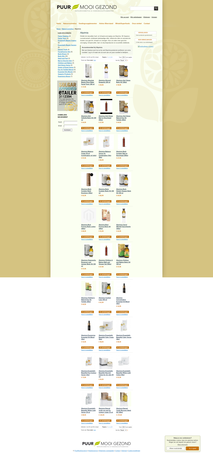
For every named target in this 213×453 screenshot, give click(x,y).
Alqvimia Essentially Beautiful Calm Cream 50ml (106, 337)
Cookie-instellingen (134, 451)
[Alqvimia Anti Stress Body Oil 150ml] (123, 70)
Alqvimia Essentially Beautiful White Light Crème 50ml (123, 373)
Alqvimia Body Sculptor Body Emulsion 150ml (86, 191)
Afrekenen (146, 17)
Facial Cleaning (63, 36)
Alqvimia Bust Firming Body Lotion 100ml (88, 226)
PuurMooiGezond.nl (81, 451)
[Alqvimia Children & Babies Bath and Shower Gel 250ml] (106, 250)
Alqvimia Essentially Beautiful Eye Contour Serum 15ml (88, 373)
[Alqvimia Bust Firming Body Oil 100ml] (106, 215)
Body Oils (61, 56)
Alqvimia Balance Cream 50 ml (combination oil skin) (88, 153)
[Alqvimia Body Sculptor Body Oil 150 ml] (106, 179)
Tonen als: (84, 60)
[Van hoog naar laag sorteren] (127, 60)
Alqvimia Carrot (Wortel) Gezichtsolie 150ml (123, 226)
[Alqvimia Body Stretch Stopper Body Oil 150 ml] (123, 179)
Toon (120, 57)
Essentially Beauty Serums (67, 45)
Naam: (60, 122)
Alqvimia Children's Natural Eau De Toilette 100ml (88, 300)
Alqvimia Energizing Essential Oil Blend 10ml (88, 337)
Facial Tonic (62, 38)
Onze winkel (137, 23)
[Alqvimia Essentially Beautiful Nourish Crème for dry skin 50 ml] (106, 361)
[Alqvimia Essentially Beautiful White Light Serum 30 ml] (88, 398)
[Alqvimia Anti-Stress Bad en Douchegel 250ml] (106, 106)
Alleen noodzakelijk (176, 448)
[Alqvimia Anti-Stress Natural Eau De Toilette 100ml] (123, 106)
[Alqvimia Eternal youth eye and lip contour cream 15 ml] (106, 398)
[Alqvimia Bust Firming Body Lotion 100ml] (88, 215)
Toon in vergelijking (87, 95)
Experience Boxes (64, 76)
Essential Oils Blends (65, 72)
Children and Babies (65, 63)
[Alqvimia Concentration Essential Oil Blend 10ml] (123, 288)
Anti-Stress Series (64, 65)
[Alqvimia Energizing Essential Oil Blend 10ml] (88, 325)
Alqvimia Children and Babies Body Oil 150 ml (123, 262)
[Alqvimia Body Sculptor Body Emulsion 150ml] (88, 179)
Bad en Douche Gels (65, 61)
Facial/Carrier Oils (64, 52)
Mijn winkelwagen (136, 17)
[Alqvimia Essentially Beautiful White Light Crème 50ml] (123, 361)
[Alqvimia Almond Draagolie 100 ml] (106, 70)
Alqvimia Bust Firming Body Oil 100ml (105, 226)
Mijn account (125, 17)
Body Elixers (62, 54)
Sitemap (124, 451)
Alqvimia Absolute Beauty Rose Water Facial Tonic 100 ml (88, 82)
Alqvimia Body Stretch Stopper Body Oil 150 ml (123, 191)
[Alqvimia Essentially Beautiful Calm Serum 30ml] (123, 325)
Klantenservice (93, 451)
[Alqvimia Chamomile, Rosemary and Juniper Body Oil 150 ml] (88, 250)
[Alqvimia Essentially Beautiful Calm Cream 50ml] (106, 325)
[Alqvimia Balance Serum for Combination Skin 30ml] (106, 141)
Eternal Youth (62, 49)
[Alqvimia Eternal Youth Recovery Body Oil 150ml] (123, 398)
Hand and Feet (63, 58)
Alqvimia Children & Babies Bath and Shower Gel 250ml (106, 262)
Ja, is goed (192, 448)
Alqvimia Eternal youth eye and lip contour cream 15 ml (106, 410)
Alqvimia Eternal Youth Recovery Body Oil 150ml (123, 410)
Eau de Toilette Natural (65, 69)
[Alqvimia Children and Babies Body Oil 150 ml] (123, 250)
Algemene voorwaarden (106, 451)
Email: (60, 126)
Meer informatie (183, 444)
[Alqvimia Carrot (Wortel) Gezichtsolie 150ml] (123, 215)
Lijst (95, 60)
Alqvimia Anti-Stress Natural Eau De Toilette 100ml (123, 118)
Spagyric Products (64, 74)
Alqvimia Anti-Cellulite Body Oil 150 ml (88, 118)
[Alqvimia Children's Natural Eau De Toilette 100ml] (88, 288)
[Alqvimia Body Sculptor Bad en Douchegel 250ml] (123, 141)
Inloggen (154, 17)
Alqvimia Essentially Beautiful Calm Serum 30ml (123, 337)
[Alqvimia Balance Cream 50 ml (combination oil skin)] (88, 141)
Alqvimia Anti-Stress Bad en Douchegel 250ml (106, 118)
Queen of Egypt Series (65, 67)
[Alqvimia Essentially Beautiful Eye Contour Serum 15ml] (88, 361)
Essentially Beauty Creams (67, 40)
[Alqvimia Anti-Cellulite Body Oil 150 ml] (88, 106)
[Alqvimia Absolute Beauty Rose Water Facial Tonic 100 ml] (88, 70)
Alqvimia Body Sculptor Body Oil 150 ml (106, 191)
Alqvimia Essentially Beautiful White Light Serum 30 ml (88, 410)
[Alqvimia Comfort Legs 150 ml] (106, 288)
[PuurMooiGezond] (86, 8)
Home (58, 23)
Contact (147, 23)
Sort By (118, 60)
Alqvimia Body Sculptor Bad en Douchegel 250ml (122, 153)
